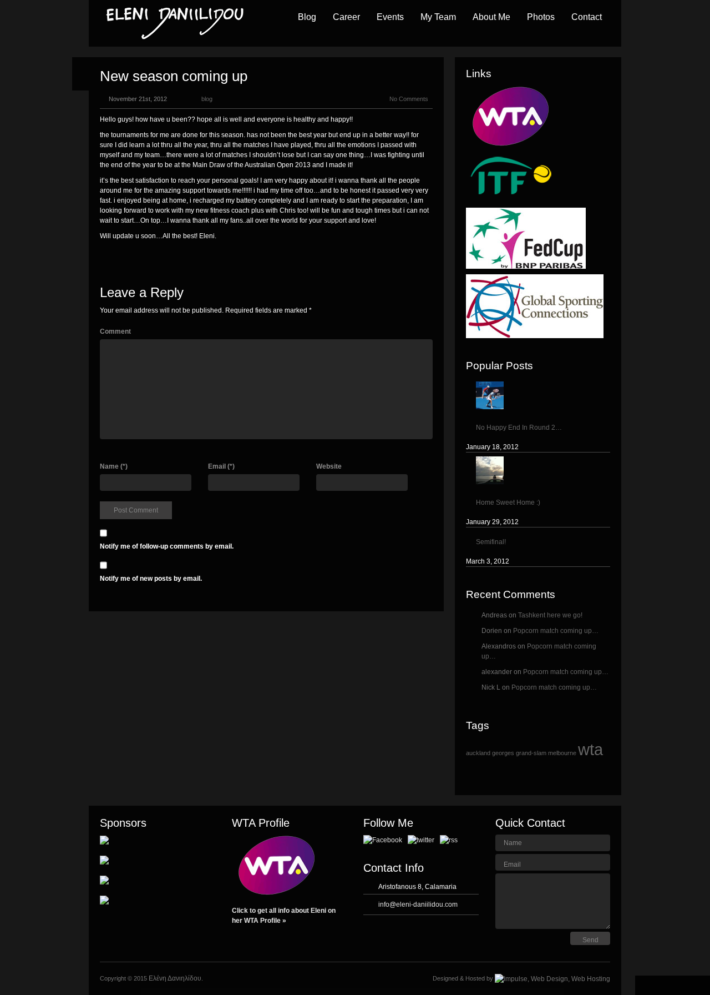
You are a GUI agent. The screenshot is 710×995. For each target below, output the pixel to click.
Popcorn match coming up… (556, 631)
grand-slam (531, 753)
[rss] (449, 839)
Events (390, 17)
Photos (541, 17)
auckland (478, 753)
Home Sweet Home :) (508, 502)
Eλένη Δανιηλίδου (175, 978)
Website (329, 466)
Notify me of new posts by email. (151, 578)
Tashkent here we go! (550, 615)
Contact (586, 17)
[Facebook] (383, 839)
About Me (491, 17)
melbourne (562, 753)
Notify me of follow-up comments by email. (167, 546)
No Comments (408, 99)
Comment (115, 331)
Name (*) (114, 466)
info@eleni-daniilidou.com (418, 904)
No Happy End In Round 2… (519, 427)
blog (206, 99)
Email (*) (221, 466)
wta (590, 749)
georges (503, 753)
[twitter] (422, 839)
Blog (307, 17)
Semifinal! (491, 542)
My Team (438, 17)
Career (346, 17)
